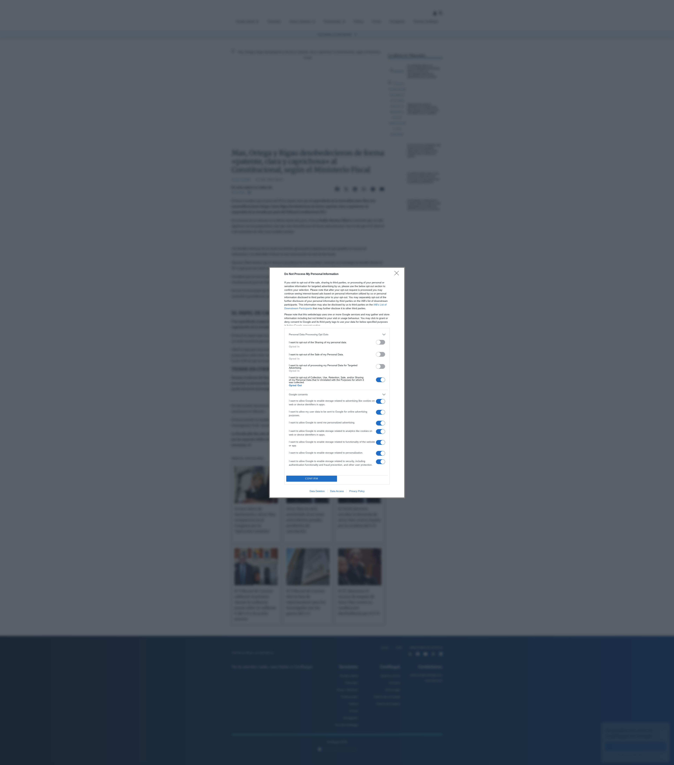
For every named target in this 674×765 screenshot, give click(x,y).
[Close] (397, 274)
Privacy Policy (357, 491)
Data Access (337, 491)
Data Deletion (317, 491)
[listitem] (337, 334)
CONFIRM (311, 478)
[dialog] (337, 382)
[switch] (380, 342)
